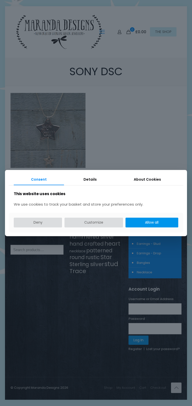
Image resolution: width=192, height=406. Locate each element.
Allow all (151, 222)
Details (90, 179)
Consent (39, 179)
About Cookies (147, 179)
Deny (38, 222)
